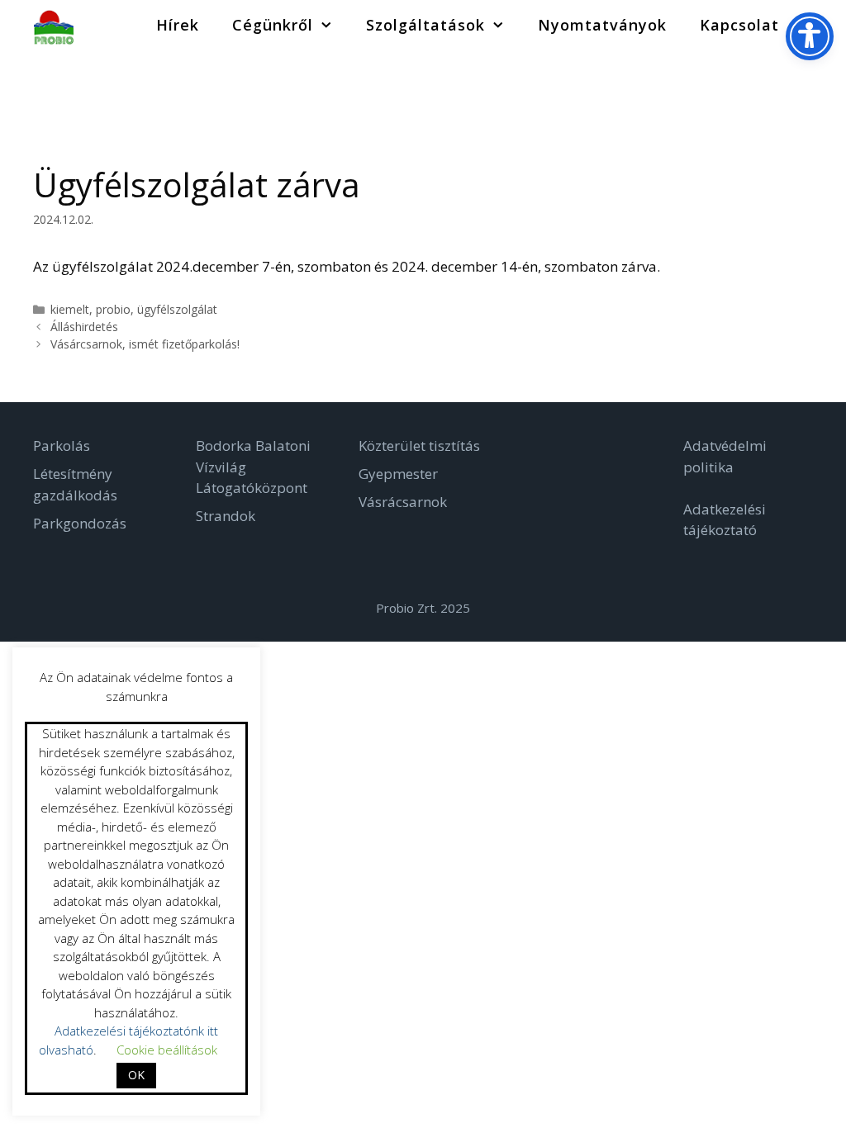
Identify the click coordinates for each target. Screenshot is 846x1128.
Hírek (177, 25)
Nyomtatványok (602, 25)
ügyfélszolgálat (177, 309)
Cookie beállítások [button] (166, 1049)
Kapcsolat (739, 25)
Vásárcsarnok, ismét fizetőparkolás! (145, 344)
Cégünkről (272, 25)
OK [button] (136, 1075)
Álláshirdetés (84, 326)
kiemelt (69, 309)
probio (113, 309)
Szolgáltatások (425, 25)
